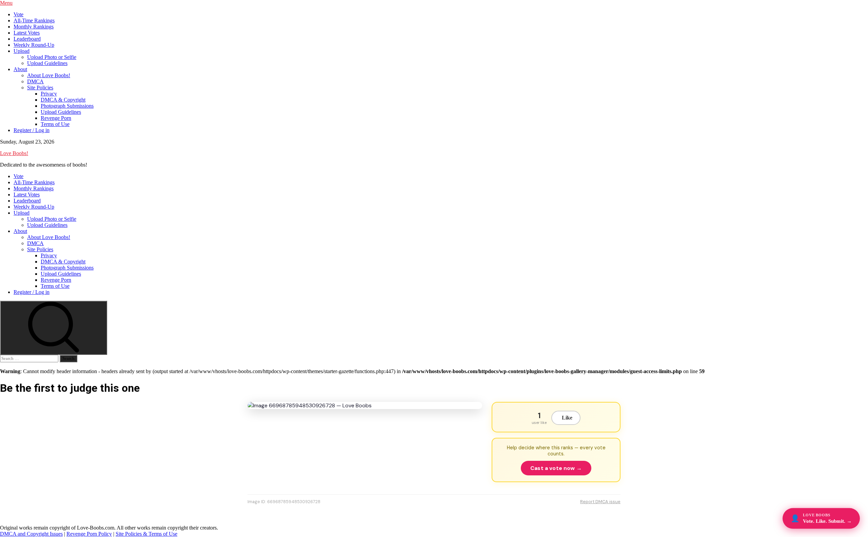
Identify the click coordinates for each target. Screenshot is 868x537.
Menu (6, 3)
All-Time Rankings (34, 20)
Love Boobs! (14, 153)
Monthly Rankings (34, 26)
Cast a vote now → (556, 468)
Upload (21, 51)
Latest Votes (27, 33)
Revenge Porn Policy (89, 534)
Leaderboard (27, 39)
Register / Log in (32, 130)
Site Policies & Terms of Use (146, 534)
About (20, 69)
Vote (18, 14)
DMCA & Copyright (63, 100)
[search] (53, 328)
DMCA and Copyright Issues (31, 534)
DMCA (35, 81)
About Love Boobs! (48, 75)
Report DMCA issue (600, 501)
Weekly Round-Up (34, 45)
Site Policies (40, 87)
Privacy (49, 93)
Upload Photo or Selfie (51, 57)
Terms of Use (55, 124)
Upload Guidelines (47, 63)
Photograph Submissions (67, 106)
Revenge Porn (56, 118)
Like (567, 418)
